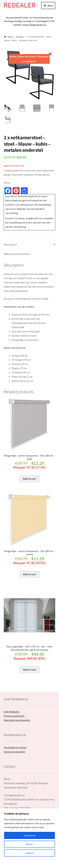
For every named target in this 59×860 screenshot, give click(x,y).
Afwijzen (29, 853)
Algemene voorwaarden (17, 720)
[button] (50, 54)
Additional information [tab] (17, 254)
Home (10, 36)
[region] (29, 834)
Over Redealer (12, 711)
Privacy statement (14, 715)
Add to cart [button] (29, 478)
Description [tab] (10, 244)
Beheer (29, 844)
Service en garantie (14, 751)
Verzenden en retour (15, 747)
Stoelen (19, 36)
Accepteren (29, 835)
